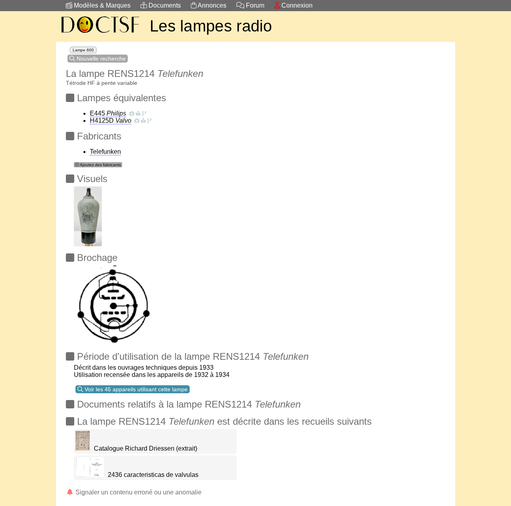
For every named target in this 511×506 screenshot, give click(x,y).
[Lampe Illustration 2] (88, 214)
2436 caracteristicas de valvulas (153, 474)
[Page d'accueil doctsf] (100, 34)
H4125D (110, 120)
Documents (164, 5)
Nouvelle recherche (100, 58)
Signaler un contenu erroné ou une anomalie (138, 492)
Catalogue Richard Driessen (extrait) (145, 448)
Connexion (296, 5)
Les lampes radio (211, 26)
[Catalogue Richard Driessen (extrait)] (82, 448)
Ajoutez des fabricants (100, 165)
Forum (254, 5)
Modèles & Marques (101, 5)
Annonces (211, 5)
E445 (108, 113)
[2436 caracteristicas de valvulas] (89, 474)
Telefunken (105, 151)
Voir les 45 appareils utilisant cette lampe (135, 389)
